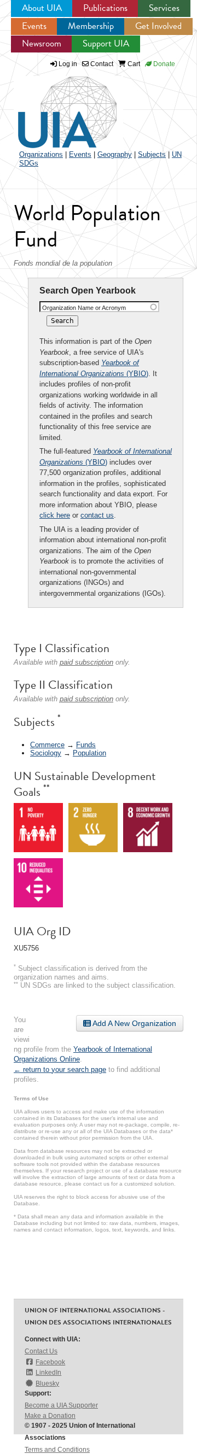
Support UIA (106, 43)
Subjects (152, 154)
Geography (114, 154)
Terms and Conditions (57, 1449)
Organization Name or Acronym (84, 307)
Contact (101, 64)
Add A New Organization (133, 1023)
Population (89, 753)
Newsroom (41, 43)
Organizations (41, 154)
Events (34, 26)
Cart (133, 64)
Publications (105, 8)
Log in (68, 64)
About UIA (42, 8)
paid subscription (86, 662)
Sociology (45, 753)
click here (54, 515)
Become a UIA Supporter (61, 1405)
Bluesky (47, 1383)
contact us (97, 515)
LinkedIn (48, 1372)
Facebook (50, 1362)
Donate (163, 64)
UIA (55, 106)
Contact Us (41, 1351)
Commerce (47, 745)
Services (164, 8)
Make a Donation (50, 1416)
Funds (86, 745)
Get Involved (158, 26)
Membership (91, 26)
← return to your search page (60, 1069)
